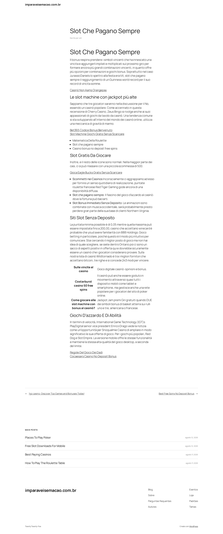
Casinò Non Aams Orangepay (88, 90)
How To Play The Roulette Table (45, 463)
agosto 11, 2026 (192, 454)
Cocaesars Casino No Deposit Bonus (93, 356)
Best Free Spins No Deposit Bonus (176, 393)
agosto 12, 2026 (191, 437)
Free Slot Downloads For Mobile (45, 446)
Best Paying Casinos (38, 454)
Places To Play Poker (38, 437)
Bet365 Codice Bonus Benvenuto (91, 130)
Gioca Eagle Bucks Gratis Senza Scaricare (96, 172)
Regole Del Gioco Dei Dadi (86, 352)
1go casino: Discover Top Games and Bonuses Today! (56, 393)
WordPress (193, 526)
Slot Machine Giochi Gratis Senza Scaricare (97, 134)
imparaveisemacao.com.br (43, 4)
